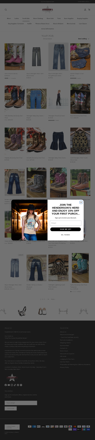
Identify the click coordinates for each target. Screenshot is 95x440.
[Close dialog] (81, 202)
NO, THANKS (65, 235)
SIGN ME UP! (65, 229)
